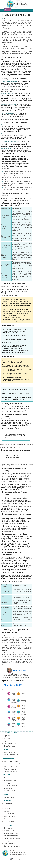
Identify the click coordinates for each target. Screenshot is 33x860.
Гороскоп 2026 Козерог (23, 719)
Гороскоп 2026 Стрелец (13, 719)
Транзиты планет (9, 843)
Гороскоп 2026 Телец (23, 694)
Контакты (22, 852)
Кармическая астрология (12, 846)
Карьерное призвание (11, 741)
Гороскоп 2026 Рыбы (23, 725)
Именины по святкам (11, 755)
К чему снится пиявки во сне (13, 685)
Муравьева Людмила (19, 670)
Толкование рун (9, 813)
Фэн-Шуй (7, 808)
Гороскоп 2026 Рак (23, 700)
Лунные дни (8, 788)
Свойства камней (9, 821)
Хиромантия (8, 803)
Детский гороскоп (9, 746)
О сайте (12, 851)
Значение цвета (9, 819)
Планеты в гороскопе (11, 835)
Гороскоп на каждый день (12, 766)
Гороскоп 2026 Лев (13, 706)
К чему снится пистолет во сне (14, 684)
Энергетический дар (10, 743)
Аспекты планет (9, 830)
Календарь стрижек (10, 783)
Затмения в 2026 (9, 790)
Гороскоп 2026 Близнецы (14, 701)
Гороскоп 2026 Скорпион (23, 713)
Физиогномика (8, 806)
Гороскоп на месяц (10, 769)
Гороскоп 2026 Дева (23, 707)
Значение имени (9, 752)
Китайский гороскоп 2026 (12, 764)
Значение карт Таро (10, 816)
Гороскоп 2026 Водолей (13, 725)
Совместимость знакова (12, 838)
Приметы (7, 811)
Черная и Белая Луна (11, 833)
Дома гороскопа (9, 828)
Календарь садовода (10, 785)
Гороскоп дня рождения (11, 771)
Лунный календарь (10, 780)
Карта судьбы (8, 736)
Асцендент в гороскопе (11, 841)
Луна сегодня (8, 778)
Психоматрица (8, 738)
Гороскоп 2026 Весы (13, 713)
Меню (7, 10)
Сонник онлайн (9, 797)
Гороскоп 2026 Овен (13, 694)
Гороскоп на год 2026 (11, 761)
